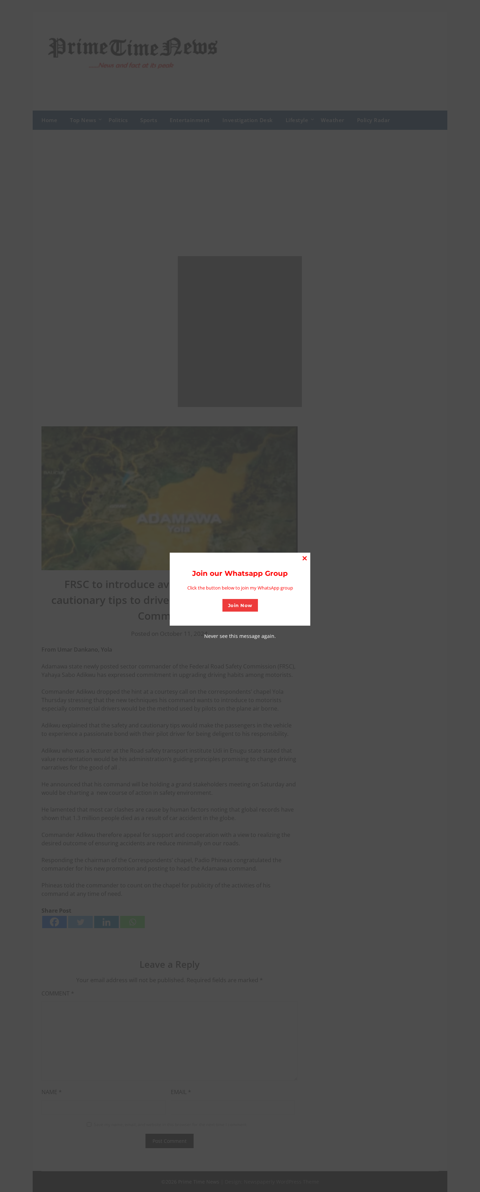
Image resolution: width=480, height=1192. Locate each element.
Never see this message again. (240, 636)
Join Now (240, 605)
